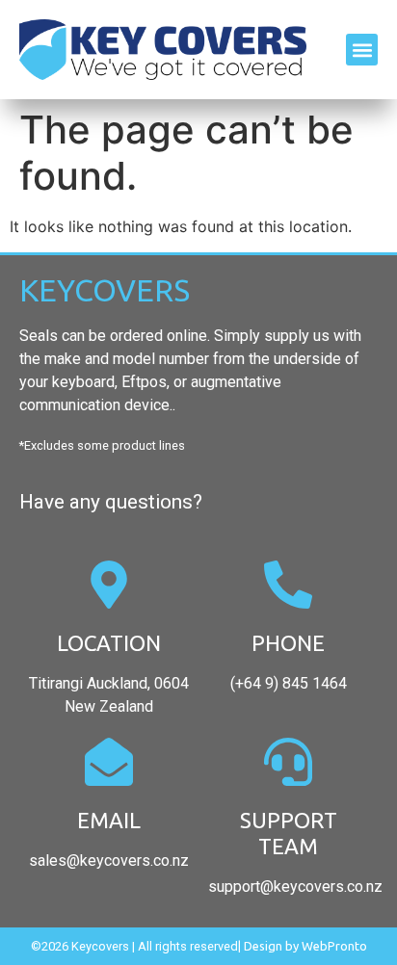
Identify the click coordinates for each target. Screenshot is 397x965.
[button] (362, 49)
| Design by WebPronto (302, 945)
